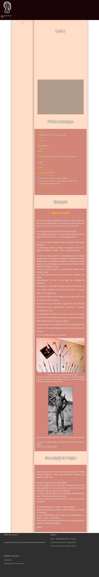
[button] (51, 17)
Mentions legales (11, 535)
